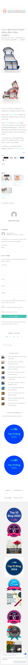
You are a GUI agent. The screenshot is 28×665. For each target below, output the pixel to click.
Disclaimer (8, 498)
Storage (11, 203)
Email (3, 286)
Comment (4, 265)
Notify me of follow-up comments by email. (11, 307)
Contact (8, 490)
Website (3, 292)
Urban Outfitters (13, 114)
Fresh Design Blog (14, 10)
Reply (2, 247)
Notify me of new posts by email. (9, 312)
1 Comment (22, 39)
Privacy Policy (18, 498)
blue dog (7, 123)
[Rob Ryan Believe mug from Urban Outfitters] (18, 177)
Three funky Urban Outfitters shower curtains (5, 195)
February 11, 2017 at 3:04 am (15, 234)
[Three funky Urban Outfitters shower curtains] (6, 190)
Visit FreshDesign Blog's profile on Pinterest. (11, 416)
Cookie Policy (18, 490)
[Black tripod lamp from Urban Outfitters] (6, 177)
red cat (17, 123)
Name (3, 279)
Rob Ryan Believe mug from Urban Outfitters (17, 182)
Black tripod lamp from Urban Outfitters (5, 182)
